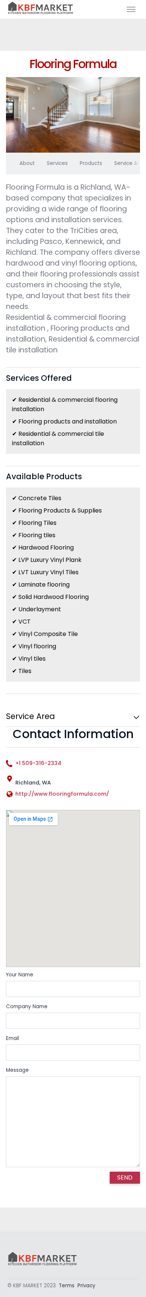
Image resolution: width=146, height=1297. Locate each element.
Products (91, 163)
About (27, 163)
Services (57, 163)
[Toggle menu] (131, 9)
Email (12, 1038)
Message (17, 1070)
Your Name (19, 974)
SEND (125, 1177)
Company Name (27, 1006)
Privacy (86, 1285)
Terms (66, 1285)
